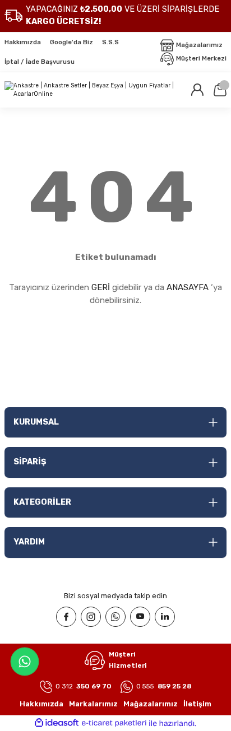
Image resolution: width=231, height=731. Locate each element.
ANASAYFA (188, 287)
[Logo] (93, 90)
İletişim (197, 704)
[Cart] (220, 89)
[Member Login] (197, 89)
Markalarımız (93, 704)
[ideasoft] (56, 723)
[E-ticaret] (114, 723)
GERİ (100, 287)
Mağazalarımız (150, 704)
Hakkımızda (41, 704)
